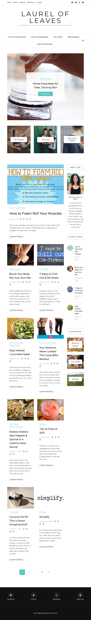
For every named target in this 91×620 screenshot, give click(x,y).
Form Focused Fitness (17, 37)
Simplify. (44, 516)
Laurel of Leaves (45, 17)
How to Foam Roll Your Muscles (35, 213)
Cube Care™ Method (72, 139)
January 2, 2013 (44, 437)
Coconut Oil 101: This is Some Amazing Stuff (18, 520)
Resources (30, 2)
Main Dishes (14, 424)
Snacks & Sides (14, 346)
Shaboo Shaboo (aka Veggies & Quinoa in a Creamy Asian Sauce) (18, 439)
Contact (39, 2)
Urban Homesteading (39, 37)
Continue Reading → (17, 236)
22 (42, 572)
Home (9, 2)
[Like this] (30, 219)
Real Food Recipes (44, 44)
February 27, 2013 (15, 451)
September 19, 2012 (45, 521)
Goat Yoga (45, 139)
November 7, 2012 (15, 529)
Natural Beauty (73, 37)
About (15, 2)
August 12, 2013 (14, 359)
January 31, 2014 (15, 282)
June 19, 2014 (13, 219)
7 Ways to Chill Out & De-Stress (79, 290)
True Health (58, 37)
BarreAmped (19, 139)
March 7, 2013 (44, 363)
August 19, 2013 (44, 282)
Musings (22, 2)
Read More (46, 94)
